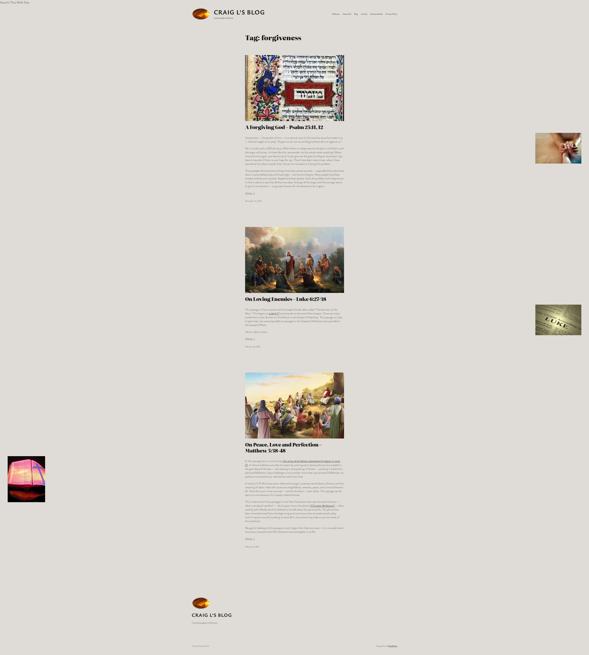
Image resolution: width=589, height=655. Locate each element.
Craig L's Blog (239, 12)
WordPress (392, 645)
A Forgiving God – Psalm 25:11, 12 (284, 127)
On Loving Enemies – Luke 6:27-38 (285, 299)
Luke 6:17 (274, 313)
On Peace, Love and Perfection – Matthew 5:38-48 (283, 447)
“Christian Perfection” (322, 505)
